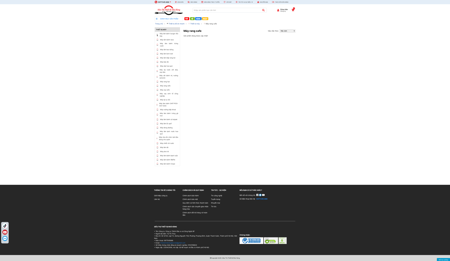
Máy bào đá (164, 62)
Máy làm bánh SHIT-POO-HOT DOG (168, 104)
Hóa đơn (180, 2)
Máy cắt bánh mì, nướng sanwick (168, 77)
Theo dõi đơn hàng (281, 2)
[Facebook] (257, 195)
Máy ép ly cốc (165, 100)
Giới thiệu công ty (160, 196)
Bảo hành (193, 2)
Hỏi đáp (229, 2)
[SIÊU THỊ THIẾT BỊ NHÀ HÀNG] (169, 10)
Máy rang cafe (211, 24)
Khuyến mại (264, 2)
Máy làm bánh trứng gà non (169, 114)
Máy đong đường (166, 128)
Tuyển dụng (215, 199)
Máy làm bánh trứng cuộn (169, 45)
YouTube (5, 232)
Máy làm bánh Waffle (167, 160)
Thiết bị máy (195, 24)
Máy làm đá (164, 147)
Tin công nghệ (216, 196)
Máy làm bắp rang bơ (167, 58)
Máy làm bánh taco (167, 40)
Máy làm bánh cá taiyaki (168, 119)
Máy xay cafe (165, 90)
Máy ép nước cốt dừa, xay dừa (169, 71)
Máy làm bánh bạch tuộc (169, 156)
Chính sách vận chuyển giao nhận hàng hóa (195, 207)
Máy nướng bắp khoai (168, 109)
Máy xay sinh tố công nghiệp (169, 95)
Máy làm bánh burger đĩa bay (169, 35)
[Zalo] (5, 238)
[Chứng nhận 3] (283, 240)
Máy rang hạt (165, 82)
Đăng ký (283, 11)
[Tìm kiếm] (263, 10)
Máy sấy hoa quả (166, 66)
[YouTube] (263, 195)
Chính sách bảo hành (191, 196)
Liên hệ (157, 199)
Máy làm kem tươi (166, 54)
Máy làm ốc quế (166, 123)
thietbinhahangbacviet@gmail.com (172, 243)
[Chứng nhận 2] (271, 240)
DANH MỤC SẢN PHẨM (169, 19)
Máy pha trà (164, 151)
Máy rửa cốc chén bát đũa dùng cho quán (168, 138)
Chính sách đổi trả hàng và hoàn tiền (195, 214)
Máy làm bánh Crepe (167, 164)
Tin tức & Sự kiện (244, 2)
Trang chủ (159, 24)
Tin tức (213, 206)
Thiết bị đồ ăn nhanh (176, 24)
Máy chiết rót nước (167, 143)
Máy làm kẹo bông (166, 49)
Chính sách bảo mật (190, 199)
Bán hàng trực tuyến (211, 2)
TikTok (5, 225)
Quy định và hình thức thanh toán (195, 203)
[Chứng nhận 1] (252, 240)
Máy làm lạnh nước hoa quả (169, 132)
